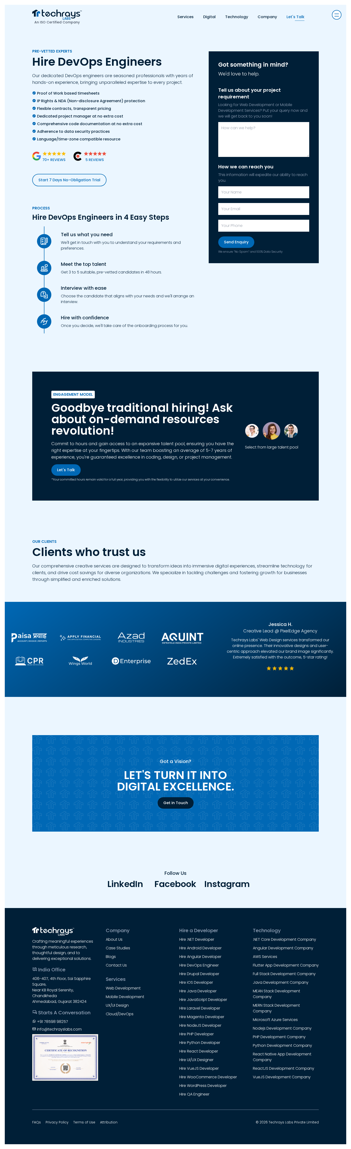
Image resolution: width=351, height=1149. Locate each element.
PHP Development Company (279, 1037)
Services (185, 17)
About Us (114, 939)
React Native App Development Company (282, 1057)
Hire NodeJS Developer (200, 1025)
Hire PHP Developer (196, 1034)
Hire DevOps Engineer (199, 965)
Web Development (123, 988)
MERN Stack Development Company (276, 1008)
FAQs (36, 1122)
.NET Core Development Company (284, 939)
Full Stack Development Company (284, 974)
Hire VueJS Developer (199, 1068)
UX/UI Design (117, 1005)
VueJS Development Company (282, 1077)
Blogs (111, 956)
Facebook (175, 884)
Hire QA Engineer (194, 1094)
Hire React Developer (198, 1051)
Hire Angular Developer (200, 956)
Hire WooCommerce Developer (208, 1077)
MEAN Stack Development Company (276, 993)
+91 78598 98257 (52, 1021)
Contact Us (116, 965)
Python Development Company (282, 1045)
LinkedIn (125, 884)
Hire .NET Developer (196, 939)
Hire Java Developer (198, 991)
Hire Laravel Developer (199, 1008)
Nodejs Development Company (282, 1028)
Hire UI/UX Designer (196, 1060)
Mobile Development (125, 996)
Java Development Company (280, 982)
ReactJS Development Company (283, 1068)
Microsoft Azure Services (275, 1019)
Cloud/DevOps (119, 1014)
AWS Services (265, 956)
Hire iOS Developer (196, 982)
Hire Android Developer (200, 948)
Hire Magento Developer (201, 1017)
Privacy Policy (57, 1122)
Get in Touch (175, 803)
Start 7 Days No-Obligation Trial (69, 180)
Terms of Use (84, 1122)
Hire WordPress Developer (203, 1085)
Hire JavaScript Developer (203, 999)
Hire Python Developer (199, 1042)
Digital (209, 17)
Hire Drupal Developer (199, 974)
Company (267, 17)
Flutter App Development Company (286, 965)
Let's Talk (295, 17)
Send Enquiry (236, 242)
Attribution (108, 1122)
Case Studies (118, 948)
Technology (236, 17)
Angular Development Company (283, 948)
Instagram (225, 884)
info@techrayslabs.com (59, 1029)
